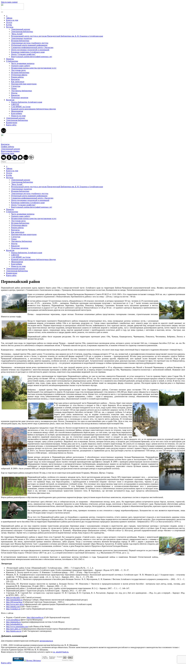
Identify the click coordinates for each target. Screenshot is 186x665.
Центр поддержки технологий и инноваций (30, 50)
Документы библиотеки (21, 91)
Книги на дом (12, 20)
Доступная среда (18, 70)
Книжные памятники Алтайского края (28, 52)
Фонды (14, 93)
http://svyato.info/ (13, 597)
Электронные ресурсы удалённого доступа (29, 43)
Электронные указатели (21, 38)
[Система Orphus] (57, 660)
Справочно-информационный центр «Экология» (32, 47)
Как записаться (17, 82)
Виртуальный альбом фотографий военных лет (31, 56)
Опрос (14, 88)
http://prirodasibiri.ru (14, 600)
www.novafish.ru (13, 620)
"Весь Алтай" (17, 34)
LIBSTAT (15, 104)
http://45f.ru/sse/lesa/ (14, 602)
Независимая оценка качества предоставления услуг (33, 68)
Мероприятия (17, 111)
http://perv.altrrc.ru (13, 629)
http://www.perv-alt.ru (15, 604)
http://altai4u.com (13, 606)
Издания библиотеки (20, 41)
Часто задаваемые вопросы (22, 63)
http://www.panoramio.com (17, 626)
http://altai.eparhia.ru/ (35, 617)
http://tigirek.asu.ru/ (14, 631)
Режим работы (17, 77)
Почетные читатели (19, 97)
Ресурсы (9, 27)
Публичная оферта (19, 75)
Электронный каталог (20, 29)
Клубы (9, 25)
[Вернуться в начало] (12, 9)
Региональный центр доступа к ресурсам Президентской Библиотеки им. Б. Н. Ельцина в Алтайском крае (57, 36)
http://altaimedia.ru (13, 622)
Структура (15, 86)
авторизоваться (46, 641)
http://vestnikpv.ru (13, 609)
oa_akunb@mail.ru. (61, 652)
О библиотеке (12, 61)
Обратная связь (7, 153)
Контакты (15, 79)
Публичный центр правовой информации (29, 45)
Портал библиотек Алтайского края (26, 102)
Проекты (10, 59)
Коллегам (10, 100)
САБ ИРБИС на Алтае (20, 107)
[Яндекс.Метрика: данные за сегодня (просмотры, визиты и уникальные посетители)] (32, 660)
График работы (7, 146)
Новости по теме (18, 116)
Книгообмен (16, 113)
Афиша (9, 18)
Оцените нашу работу (20, 66)
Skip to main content (9, 2)
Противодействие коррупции (24, 84)
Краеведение (11, 122)
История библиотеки (20, 72)
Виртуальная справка (10, 151)
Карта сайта (11, 125)
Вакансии (15, 95)
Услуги (9, 22)
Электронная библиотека (22, 31)
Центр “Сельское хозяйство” (23, 54)
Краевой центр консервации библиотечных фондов (33, 109)
